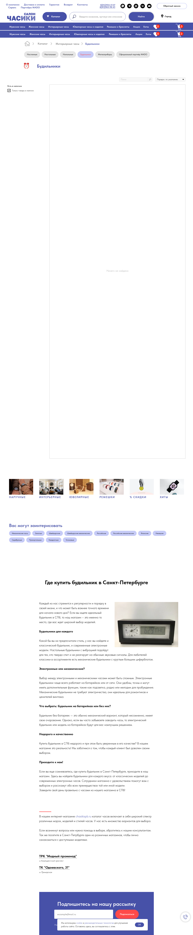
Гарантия (54, 4)
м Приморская (45, 872)
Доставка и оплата (34, 4)
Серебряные (17, 540)
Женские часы (36, 26)
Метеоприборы (105, 54)
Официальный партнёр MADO (133, 54)
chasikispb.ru (83, 816)
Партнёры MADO (30, 7)
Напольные (68, 54)
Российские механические (123, 533)
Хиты (146, 26)
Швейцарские (54, 533)
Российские (101, 533)
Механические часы (20, 533)
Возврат (68, 4)
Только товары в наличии (23, 90)
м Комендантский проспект (51, 861)
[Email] (149, 6)
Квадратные (54, 540)
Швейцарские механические (78, 533)
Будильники (85, 54)
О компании (12, 4)
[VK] (142, 6)
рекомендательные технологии (99, 923)
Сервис (12, 7)
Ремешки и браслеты (118, 26)
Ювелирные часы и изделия (88, 26)
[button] (172, 6)
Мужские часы (17, 26)
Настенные (32, 54)
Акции (136, 26)
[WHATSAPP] (122, 6)
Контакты (82, 4)
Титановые (70, 540)
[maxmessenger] (136, 6)
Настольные (50, 54)
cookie (79, 923)
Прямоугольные (35, 540)
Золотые (38, 533)
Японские (144, 533)
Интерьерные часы (58, 26)
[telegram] (129, 6)
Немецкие (159, 533)
